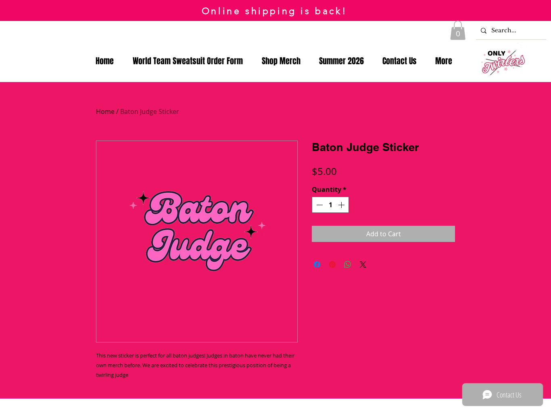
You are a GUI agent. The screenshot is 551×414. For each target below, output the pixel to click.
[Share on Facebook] (317, 264)
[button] (458, 30)
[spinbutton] (330, 204)
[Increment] (342, 204)
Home (105, 111)
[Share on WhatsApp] (348, 264)
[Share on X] (363, 264)
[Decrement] (318, 204)
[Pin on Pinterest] (332, 264)
